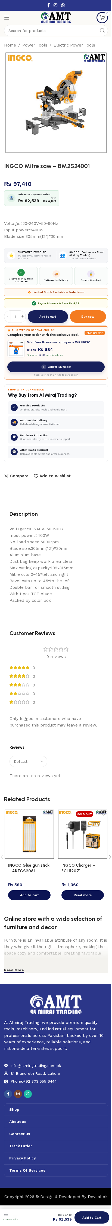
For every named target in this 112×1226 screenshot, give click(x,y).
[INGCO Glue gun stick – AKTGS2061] (29, 834)
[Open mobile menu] (6, 17)
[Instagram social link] (55, 5)
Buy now (87, 316)
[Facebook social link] (48, 5)
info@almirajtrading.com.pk (36, 1065)
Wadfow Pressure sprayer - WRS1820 (58, 342)
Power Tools (34, 45)
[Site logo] (56, 17)
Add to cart (47, 316)
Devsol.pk (98, 1196)
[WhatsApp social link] (63, 5)
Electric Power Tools (74, 45)
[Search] (102, 30)
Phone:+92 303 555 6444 (34, 1081)
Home (10, 45)
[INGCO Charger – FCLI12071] (82, 834)
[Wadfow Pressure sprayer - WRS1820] (16, 348)
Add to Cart (91, 1218)
